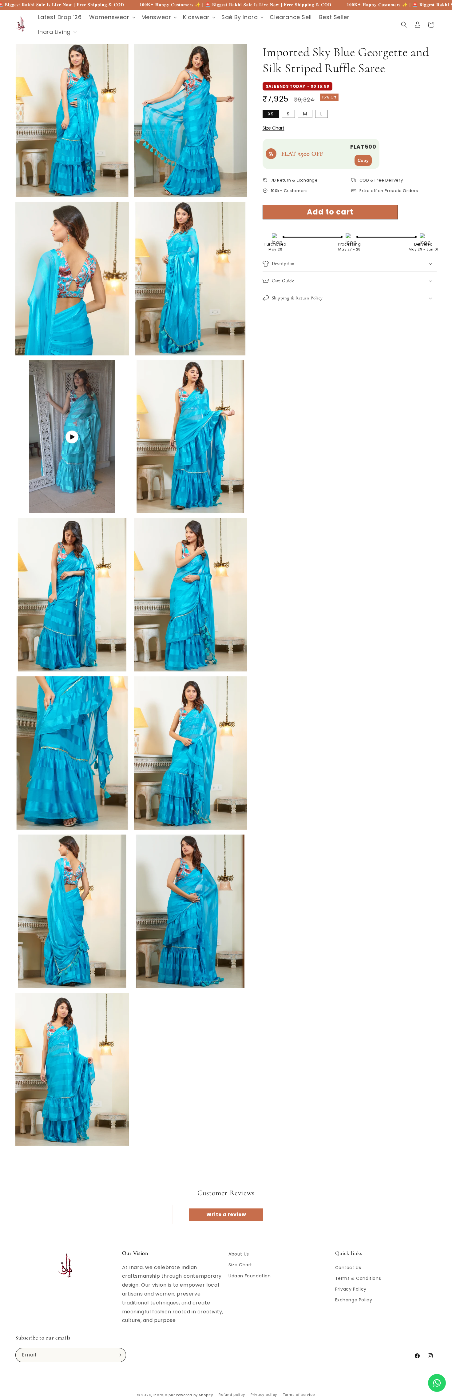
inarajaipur (164, 1394)
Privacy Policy (351, 1289)
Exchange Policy (353, 1300)
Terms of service (299, 1394)
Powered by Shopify (194, 1394)
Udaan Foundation (249, 1276)
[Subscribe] (119, 1355)
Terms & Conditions (358, 1278)
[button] (111, 17)
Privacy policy (264, 1394)
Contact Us (348, 1267)
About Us (238, 1254)
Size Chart (273, 128)
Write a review (226, 1214)
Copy (363, 160)
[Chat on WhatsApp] (437, 1383)
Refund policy (232, 1394)
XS (271, 114)
